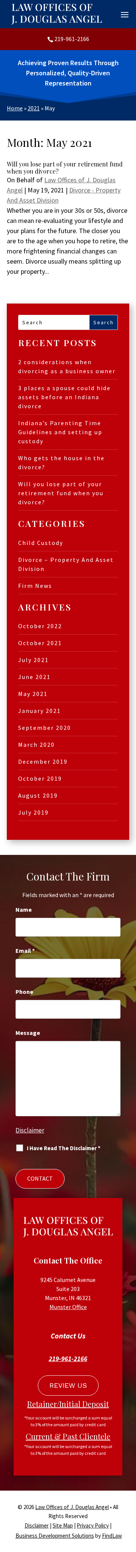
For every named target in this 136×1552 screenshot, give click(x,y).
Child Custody (40, 542)
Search (103, 322)
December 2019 (43, 761)
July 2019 (33, 812)
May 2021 (33, 693)
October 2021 (40, 643)
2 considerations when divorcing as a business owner (67, 366)
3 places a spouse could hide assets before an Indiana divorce (64, 397)
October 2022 (40, 626)
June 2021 (34, 677)
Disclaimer (29, 1130)
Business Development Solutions (54, 1535)
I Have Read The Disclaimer (63, 1148)
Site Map (63, 1525)
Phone (24, 991)
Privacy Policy (93, 1525)
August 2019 (38, 795)
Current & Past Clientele (68, 1436)
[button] (125, 14)
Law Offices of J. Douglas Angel (72, 1507)
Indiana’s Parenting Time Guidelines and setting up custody (60, 432)
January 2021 (39, 710)
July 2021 (33, 660)
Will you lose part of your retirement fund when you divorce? (65, 167)
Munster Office (68, 1307)
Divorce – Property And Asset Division (66, 564)
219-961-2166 (71, 39)
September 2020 (44, 727)
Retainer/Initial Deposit (68, 1404)
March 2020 (36, 744)
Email (25, 950)
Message (27, 1032)
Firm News (35, 585)
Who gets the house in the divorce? (61, 462)
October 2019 (40, 778)
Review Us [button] (68, 1385)
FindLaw (112, 1535)
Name (23, 909)
